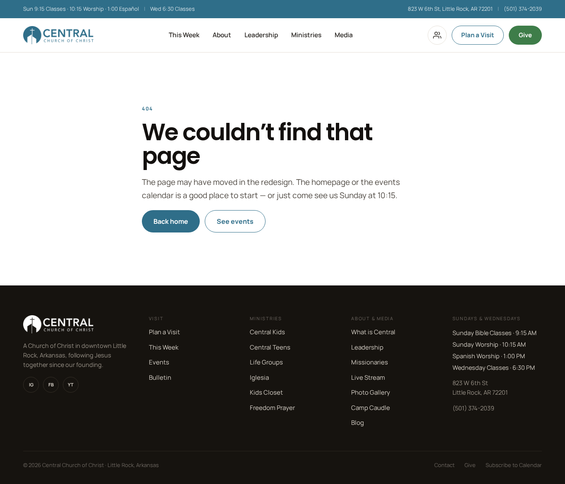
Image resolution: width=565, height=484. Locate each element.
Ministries (306, 34)
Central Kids (267, 332)
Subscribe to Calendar (514, 465)
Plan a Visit (477, 35)
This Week (184, 34)
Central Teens (270, 347)
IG (31, 384)
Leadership (261, 34)
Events (159, 362)
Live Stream (368, 377)
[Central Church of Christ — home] (58, 35)
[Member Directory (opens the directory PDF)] (437, 35)
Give (525, 35)
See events (235, 221)
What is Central (373, 332)
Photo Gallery (370, 392)
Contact (444, 465)
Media (344, 34)
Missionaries (369, 362)
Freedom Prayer (272, 407)
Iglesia (259, 377)
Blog (357, 422)
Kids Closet (266, 392)
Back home (170, 221)
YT (71, 384)
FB (51, 384)
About (222, 34)
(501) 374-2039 (523, 8)
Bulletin (160, 377)
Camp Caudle (370, 407)
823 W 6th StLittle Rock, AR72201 (480, 387)
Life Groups (266, 362)
